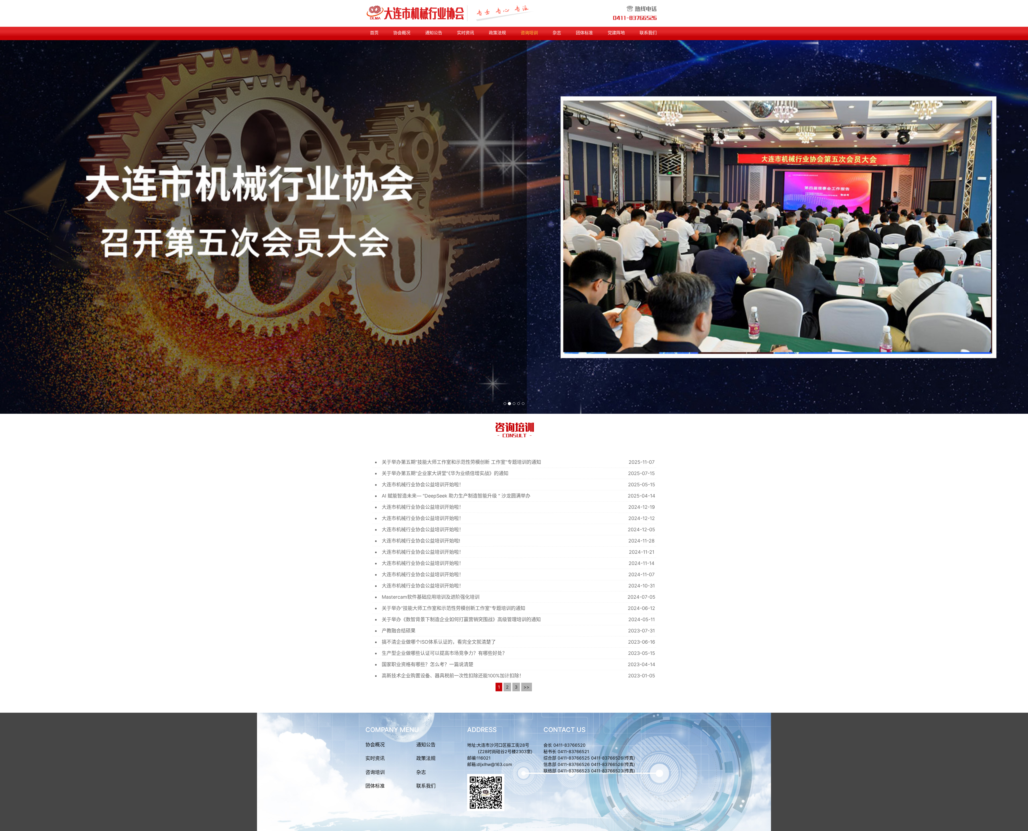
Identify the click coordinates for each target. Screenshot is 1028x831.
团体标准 (584, 32)
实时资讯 (465, 32)
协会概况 (401, 32)
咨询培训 (529, 32)
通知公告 (433, 32)
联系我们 (648, 32)
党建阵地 (616, 32)
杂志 (557, 32)
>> (527, 687)
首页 (374, 32)
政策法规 (497, 32)
